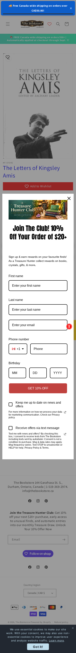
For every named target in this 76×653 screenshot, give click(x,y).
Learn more (56, 640)
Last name (16, 300)
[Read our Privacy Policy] (65, 412)
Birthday (14, 363)
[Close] (69, 198)
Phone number (19, 339)
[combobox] (18, 348)
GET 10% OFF (38, 388)
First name (16, 276)
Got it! (38, 647)
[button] (69, 326)
